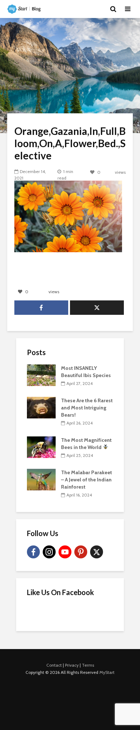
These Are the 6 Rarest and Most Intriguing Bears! (87, 407)
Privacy (72, 665)
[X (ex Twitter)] (96, 551)
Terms (88, 665)
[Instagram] (49, 551)
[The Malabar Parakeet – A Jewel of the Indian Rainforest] (41, 479)
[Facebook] (33, 551)
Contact (54, 665)
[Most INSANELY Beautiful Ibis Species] (41, 374)
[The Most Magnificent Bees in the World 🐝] (41, 446)
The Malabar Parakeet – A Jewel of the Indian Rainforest (86, 479)
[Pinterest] (80, 551)
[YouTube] (65, 551)
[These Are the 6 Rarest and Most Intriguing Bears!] (41, 407)
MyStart (107, 672)
